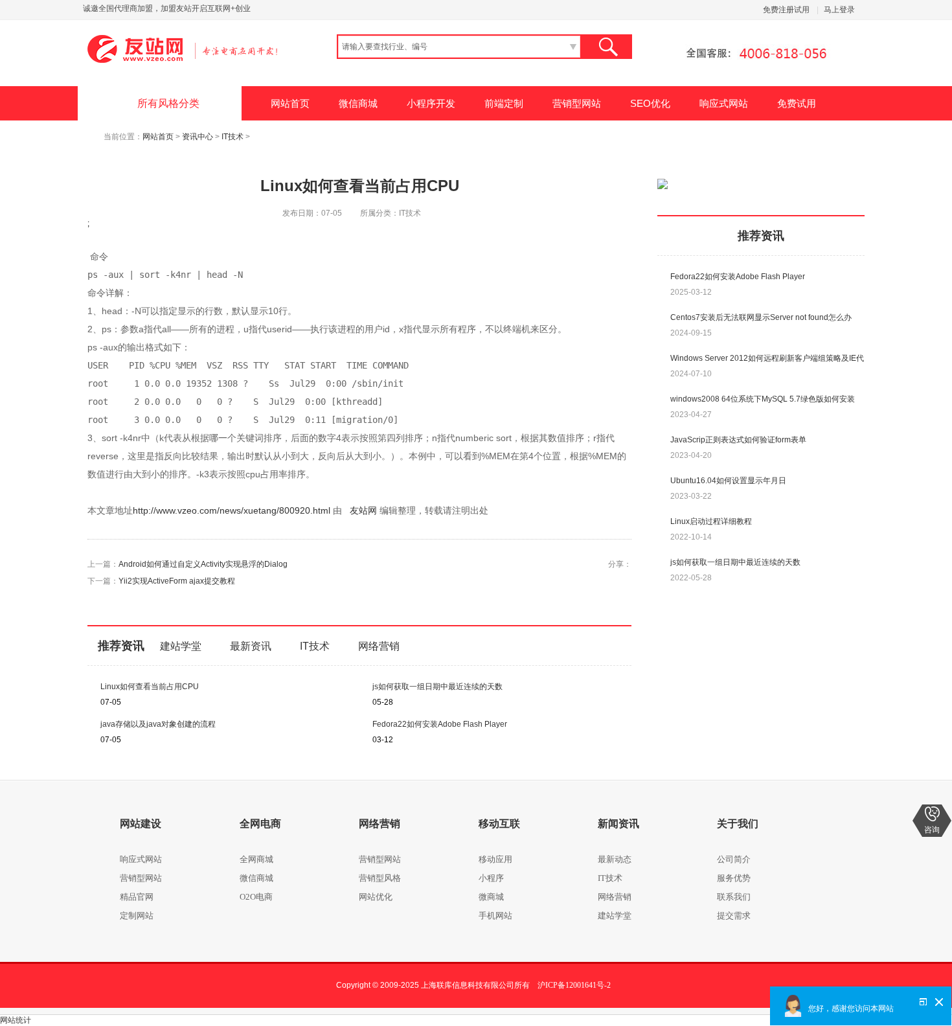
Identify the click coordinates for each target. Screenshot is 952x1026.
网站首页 (290, 103)
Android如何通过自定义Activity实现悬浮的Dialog (203, 564)
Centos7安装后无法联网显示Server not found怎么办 (761, 317)
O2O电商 (256, 897)
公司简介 (734, 859)
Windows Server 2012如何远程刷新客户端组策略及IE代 (767, 358)
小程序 (491, 878)
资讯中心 (197, 136)
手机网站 (495, 915)
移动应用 (495, 859)
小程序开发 (431, 103)
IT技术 (232, 136)
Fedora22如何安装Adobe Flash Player (439, 724)
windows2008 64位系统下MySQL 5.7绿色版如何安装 (762, 399)
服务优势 (734, 878)
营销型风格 (380, 878)
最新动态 (614, 859)
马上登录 (839, 9)
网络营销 (379, 646)
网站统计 (15, 1020)
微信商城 (358, 103)
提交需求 (734, 915)
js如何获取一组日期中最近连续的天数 (437, 686)
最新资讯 (250, 646)
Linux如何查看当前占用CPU (149, 686)
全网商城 (256, 859)
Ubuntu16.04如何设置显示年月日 (728, 480)
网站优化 (375, 897)
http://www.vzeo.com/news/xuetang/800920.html (231, 510)
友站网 (359, 510)
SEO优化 (650, 103)
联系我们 (734, 897)
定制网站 (136, 915)
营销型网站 (576, 103)
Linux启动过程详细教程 (711, 521)
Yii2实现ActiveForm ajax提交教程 (177, 581)
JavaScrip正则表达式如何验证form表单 (738, 439)
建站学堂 (180, 646)
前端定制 (503, 103)
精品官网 (136, 897)
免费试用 (796, 103)
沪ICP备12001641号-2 (574, 985)
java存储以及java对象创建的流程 (158, 724)
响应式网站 (723, 103)
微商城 (491, 897)
